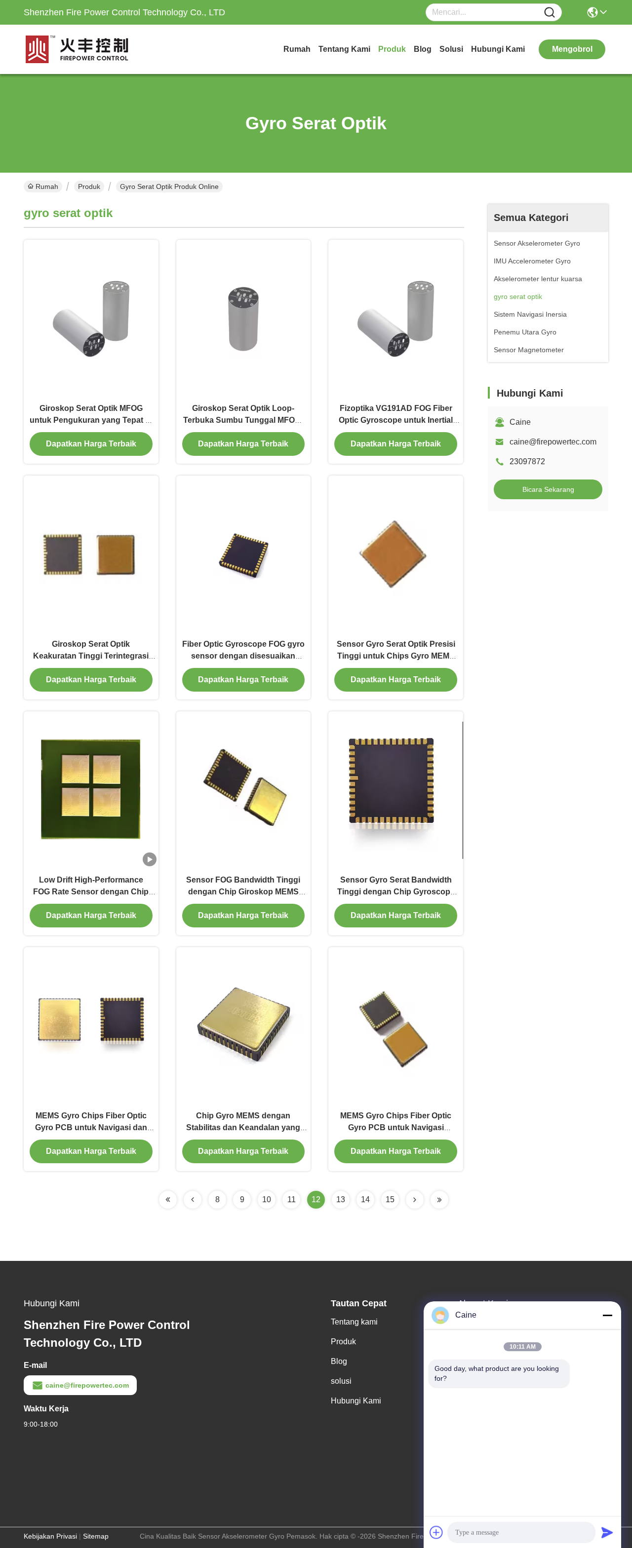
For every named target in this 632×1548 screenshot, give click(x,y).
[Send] (607, 1532)
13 (340, 1199)
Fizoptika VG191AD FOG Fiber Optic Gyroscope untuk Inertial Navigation (396, 420)
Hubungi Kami (498, 49)
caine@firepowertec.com (553, 442)
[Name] (549, 12)
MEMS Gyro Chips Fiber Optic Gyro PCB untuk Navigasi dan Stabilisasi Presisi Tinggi (91, 1127)
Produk (392, 49)
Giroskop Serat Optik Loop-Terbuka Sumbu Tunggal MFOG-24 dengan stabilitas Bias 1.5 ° (243, 420)
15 (390, 1199)
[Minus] (607, 1315)
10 (266, 1199)
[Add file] (436, 1532)
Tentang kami (344, 49)
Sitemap (96, 1536)
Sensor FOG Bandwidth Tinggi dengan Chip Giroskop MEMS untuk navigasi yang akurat (243, 892)
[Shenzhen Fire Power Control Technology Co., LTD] (78, 49)
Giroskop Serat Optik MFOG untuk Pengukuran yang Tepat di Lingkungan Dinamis (91, 420)
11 (291, 1199)
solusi (451, 49)
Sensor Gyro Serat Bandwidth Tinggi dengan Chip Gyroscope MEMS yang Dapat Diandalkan (396, 892)
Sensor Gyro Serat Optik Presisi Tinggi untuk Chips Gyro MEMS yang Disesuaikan (396, 656)
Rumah (297, 49)
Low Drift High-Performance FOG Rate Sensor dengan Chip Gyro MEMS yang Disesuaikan (91, 892)
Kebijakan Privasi (50, 1536)
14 (365, 1199)
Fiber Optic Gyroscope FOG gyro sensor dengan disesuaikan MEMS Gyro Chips (243, 656)
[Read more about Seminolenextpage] (168, 1200)
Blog (423, 49)
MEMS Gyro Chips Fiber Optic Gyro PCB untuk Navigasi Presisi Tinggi (395, 1127)
